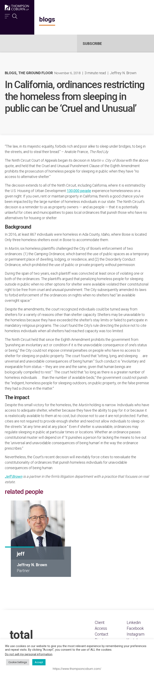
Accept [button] (39, 662)
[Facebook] (135, 628)
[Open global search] (14, 15)
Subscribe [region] (92, 43)
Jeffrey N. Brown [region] (123, 73)
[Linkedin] (134, 623)
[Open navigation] (7, 15)
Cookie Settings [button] (17, 662)
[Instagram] (135, 634)
